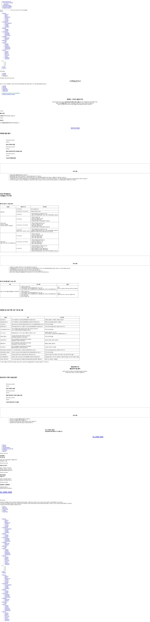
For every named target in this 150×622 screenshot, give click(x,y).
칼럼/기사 (7, 559)
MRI (5, 547)
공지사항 (6, 557)
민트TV (6, 561)
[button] (11, 93)
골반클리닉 (7, 532)
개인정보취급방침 (6, 447)
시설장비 (6, 523)
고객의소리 (7, 564)
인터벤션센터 (5, 537)
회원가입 (4, 572)
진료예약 (4, 86)
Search (26, 10)
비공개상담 (4, 88)
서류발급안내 (5, 90)
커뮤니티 (4, 555)
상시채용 (6, 526)
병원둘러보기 (7, 522)
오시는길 (4, 451)
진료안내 (4, 74)
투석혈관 (6, 535)
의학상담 (4, 87)
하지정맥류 (7, 539)
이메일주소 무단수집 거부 (7, 448)
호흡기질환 (7, 543)
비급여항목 (4, 450)
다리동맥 (6, 536)
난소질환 (6, 531)
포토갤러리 (7, 563)
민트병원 (4, 73)
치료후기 (6, 558)
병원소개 (4, 445)
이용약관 (4, 446)
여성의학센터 (5, 527)
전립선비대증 (7, 541)
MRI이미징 (4, 546)
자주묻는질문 (5, 89)
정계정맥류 (7, 538)
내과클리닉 (4, 542)
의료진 (6, 521)
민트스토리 (7, 560)
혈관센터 (4, 533)
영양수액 (6, 544)
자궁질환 (6, 530)
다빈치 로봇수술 (8, 528)
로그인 (3, 571)
